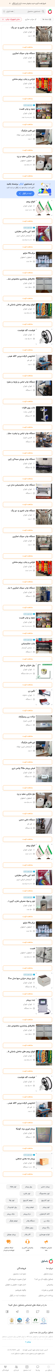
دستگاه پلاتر (30, 1220)
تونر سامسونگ (44, 1193)
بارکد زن (47, 1220)
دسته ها (45, 19)
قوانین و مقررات (47, 1290)
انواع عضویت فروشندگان (17, 1279)
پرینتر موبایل (11, 1234)
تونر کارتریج (45, 1200)
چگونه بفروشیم (20, 1290)
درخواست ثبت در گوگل (18, 1295)
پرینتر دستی (45, 1186)
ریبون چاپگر (29, 1227)
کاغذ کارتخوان (45, 1214)
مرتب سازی (29, 19)
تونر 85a (13, 1186)
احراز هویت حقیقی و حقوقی (15, 1284)
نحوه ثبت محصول (19, 1274)
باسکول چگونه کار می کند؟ (43, 1279)
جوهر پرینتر (30, 1207)
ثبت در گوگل (27, 193)
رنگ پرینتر (46, 1227)
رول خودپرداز (12, 1207)
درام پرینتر (27, 1214)
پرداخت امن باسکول (45, 1295)
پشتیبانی (50, 1284)
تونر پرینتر (46, 1207)
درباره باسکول (48, 1274)
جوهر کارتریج (27, 1200)
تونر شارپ (26, 1193)
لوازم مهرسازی (44, 1234)
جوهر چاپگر (14, 1220)
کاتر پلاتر (27, 1234)
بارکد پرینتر (10, 1214)
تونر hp (11, 1200)
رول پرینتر (28, 1186)
